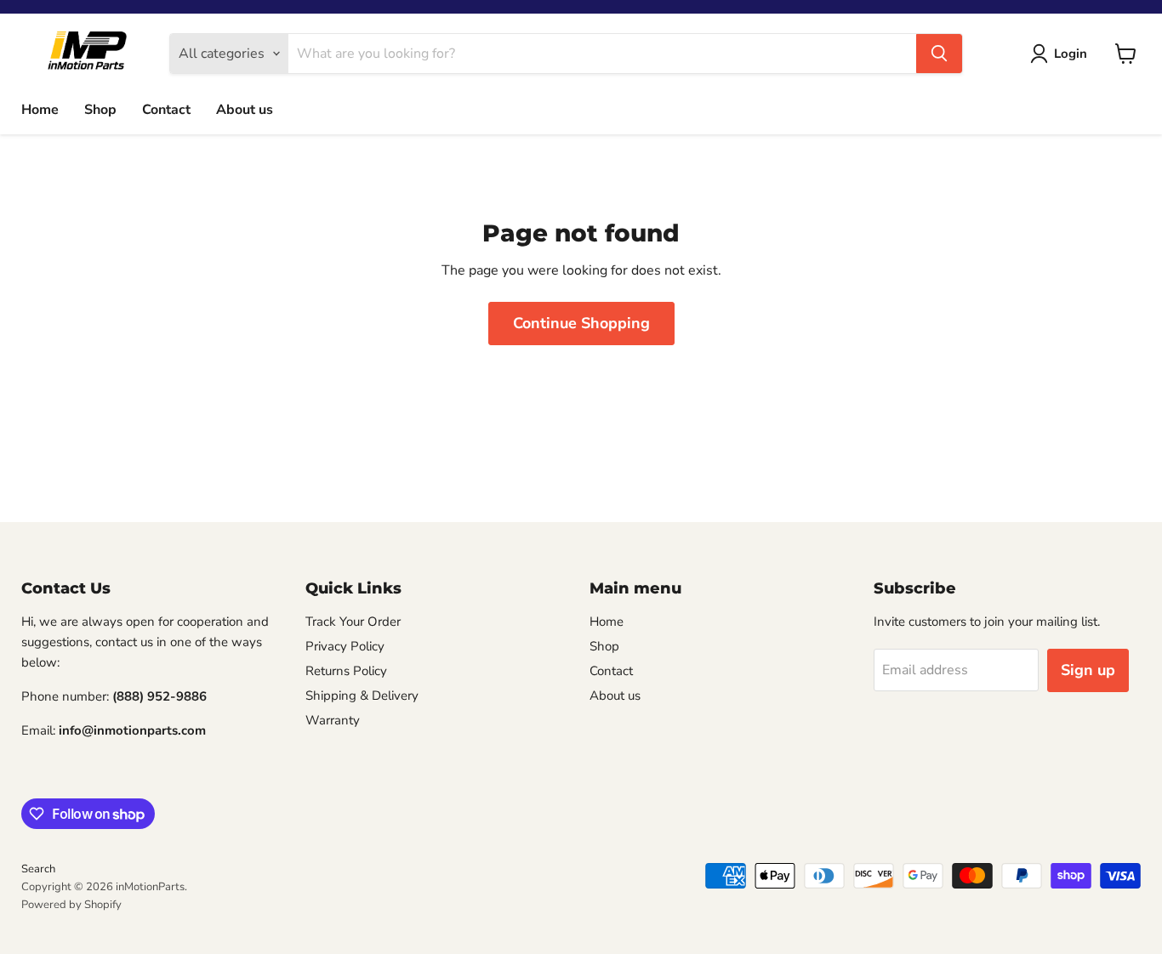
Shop (100, 109)
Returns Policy (346, 670)
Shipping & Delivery (362, 695)
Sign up (1088, 670)
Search (38, 869)
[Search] (939, 53)
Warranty (332, 720)
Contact (166, 109)
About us (244, 109)
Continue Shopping (581, 323)
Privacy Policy (344, 646)
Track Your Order (353, 621)
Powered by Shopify (71, 904)
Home (40, 109)
